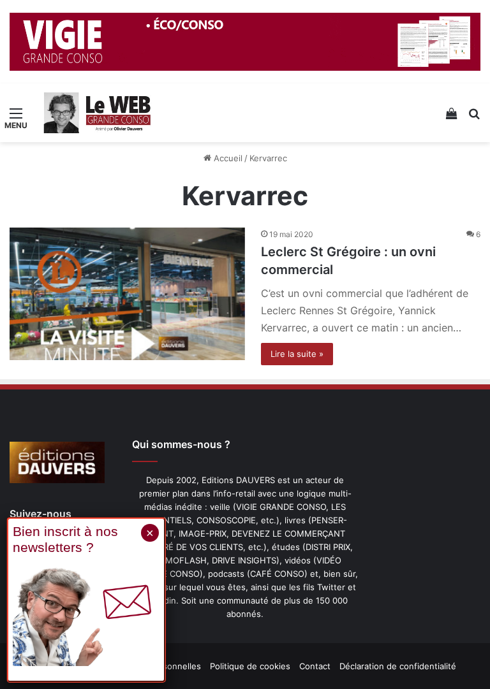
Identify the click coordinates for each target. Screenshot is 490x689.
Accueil (226, 158)
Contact (314, 666)
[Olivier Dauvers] (97, 112)
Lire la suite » (297, 354)
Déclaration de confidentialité (397, 666)
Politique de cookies (250, 666)
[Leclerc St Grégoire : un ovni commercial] (127, 294)
